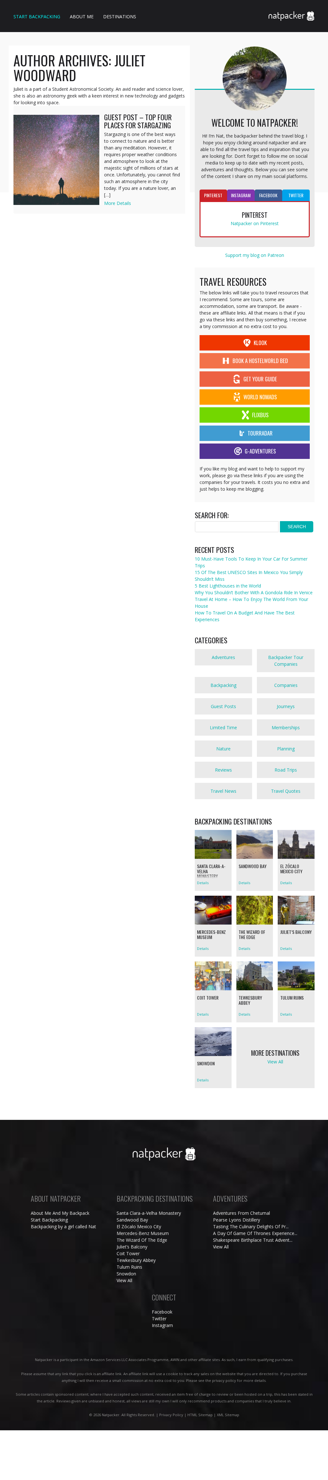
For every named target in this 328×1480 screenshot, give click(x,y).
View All (124, 1280)
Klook (260, 343)
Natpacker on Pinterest (255, 223)
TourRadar (260, 433)
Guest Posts (223, 706)
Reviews (223, 770)
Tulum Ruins (129, 1267)
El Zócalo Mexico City (139, 1226)
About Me (82, 16)
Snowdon (126, 1274)
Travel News (223, 791)
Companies (286, 685)
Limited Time (223, 727)
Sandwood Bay (132, 1220)
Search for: (212, 515)
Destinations (119, 16)
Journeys (286, 706)
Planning (286, 749)
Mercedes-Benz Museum (143, 1233)
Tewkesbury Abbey (136, 1260)
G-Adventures (260, 451)
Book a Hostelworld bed (260, 361)
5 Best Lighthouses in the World (228, 586)
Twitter (159, 1318)
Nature (223, 749)
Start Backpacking (36, 16)
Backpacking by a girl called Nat (63, 1226)
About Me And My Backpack (60, 1213)
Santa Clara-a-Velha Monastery (149, 1213)
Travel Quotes (285, 791)
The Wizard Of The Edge (142, 1240)
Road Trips (286, 770)
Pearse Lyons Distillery (236, 1220)
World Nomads (260, 397)
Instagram (162, 1325)
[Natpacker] (291, 11)
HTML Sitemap (200, 1414)
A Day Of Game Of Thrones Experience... (255, 1233)
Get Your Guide (260, 379)
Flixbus (260, 415)
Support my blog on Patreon (254, 255)
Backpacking (223, 685)
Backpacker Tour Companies (285, 660)
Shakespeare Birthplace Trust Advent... (252, 1240)
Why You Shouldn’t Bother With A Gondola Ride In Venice (254, 592)
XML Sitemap (228, 1414)
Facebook (162, 1312)
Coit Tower (128, 1253)
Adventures (223, 657)
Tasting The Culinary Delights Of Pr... (251, 1226)
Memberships (286, 727)
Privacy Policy (171, 1414)
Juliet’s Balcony (132, 1247)
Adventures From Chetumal (241, 1213)
